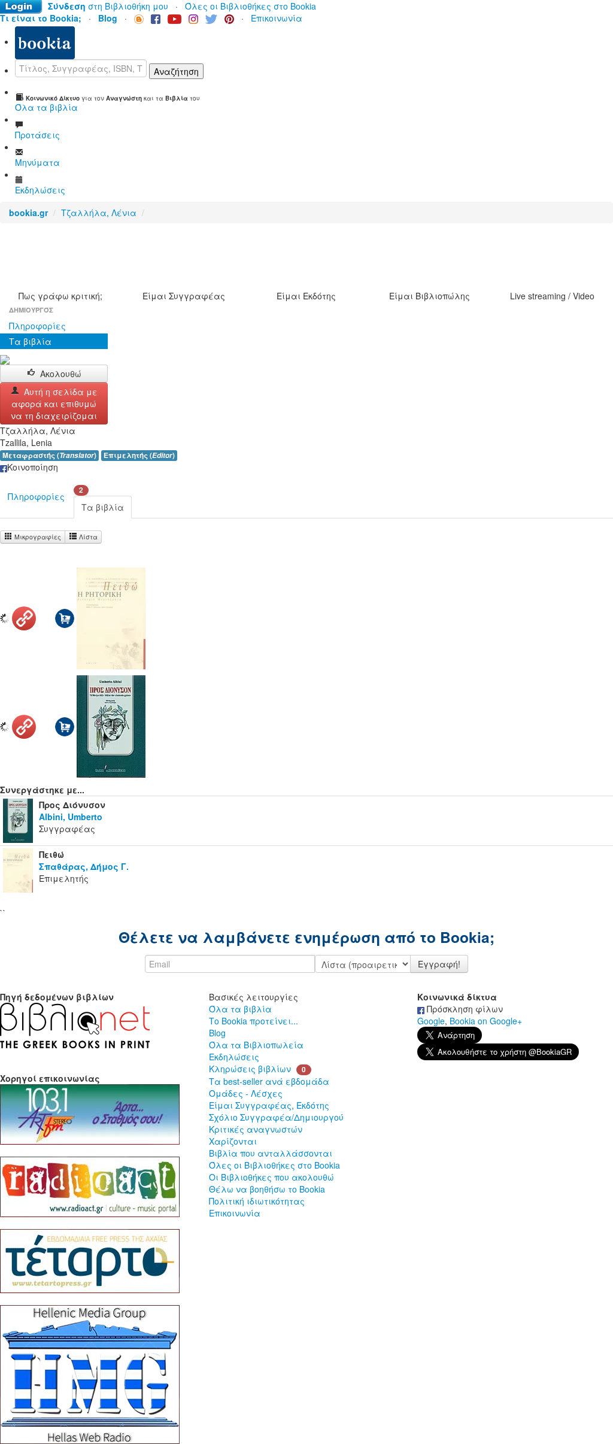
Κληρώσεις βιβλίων (250, 1069)
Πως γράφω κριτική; (60, 296)
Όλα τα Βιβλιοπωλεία (256, 1045)
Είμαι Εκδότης (306, 296)
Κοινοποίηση (32, 467)
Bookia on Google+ (486, 1021)
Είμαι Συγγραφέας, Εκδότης (269, 1105)
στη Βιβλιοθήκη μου (108, 6)
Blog (217, 1033)
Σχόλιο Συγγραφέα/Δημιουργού (276, 1117)
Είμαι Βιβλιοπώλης (429, 296)
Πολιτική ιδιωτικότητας (257, 1201)
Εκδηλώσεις (234, 1057)
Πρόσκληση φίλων (463, 1009)
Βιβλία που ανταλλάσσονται (270, 1153)
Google (431, 1021)
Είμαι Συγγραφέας (183, 296)
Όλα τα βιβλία (240, 1009)
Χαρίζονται (233, 1141)
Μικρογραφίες (37, 536)
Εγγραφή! (439, 964)
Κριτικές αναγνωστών (255, 1129)
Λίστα (87, 536)
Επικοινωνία (276, 18)
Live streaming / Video (552, 296)
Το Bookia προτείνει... (253, 1021)
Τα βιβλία (30, 341)
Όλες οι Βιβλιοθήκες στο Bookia (250, 6)
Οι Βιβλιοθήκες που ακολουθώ (271, 1177)
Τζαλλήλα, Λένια (98, 213)
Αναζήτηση (176, 71)
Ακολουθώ (60, 374)
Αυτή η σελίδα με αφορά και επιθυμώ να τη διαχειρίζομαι (54, 403)
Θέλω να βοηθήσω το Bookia (267, 1189)
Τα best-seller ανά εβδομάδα (269, 1081)
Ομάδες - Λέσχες (246, 1093)
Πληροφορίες (37, 326)
